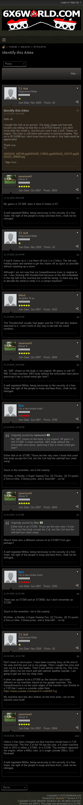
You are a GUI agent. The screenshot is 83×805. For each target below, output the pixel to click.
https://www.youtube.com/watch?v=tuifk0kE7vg (30, 691)
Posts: (47, 102)
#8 (78, 594)
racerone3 (25, 176)
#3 (78, 255)
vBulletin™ (61, 798)
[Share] (77, 102)
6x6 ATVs (25, 47)
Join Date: (24, 102)
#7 (78, 515)
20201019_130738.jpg (16, 153)
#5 (78, 365)
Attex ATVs (40, 47)
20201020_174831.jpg (40, 153)
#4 (78, 317)
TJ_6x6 (23, 88)
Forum (13, 47)
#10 (77, 736)
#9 (78, 656)
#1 (78, 110)
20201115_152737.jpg (64, 153)
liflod (22, 295)
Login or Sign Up (70, 2)
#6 (78, 427)
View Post (48, 435)
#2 (78, 198)
